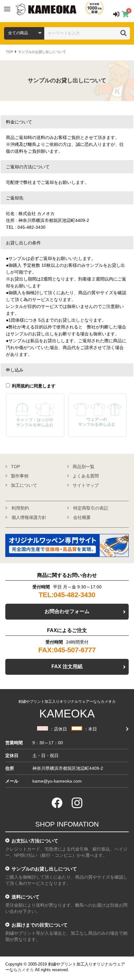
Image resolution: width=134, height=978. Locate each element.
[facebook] (57, 803)
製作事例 (19, 475)
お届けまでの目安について (40, 925)
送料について (26, 896)
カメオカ (25, 969)
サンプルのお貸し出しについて (42, 52)
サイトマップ (86, 485)
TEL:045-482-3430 (67, 595)
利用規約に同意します (33, 385)
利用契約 (20, 508)
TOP (9, 52)
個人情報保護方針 (29, 517)
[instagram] (77, 803)
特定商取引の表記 (90, 508)
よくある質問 (86, 475)
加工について (24, 485)
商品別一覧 (83, 466)
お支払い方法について (35, 840)
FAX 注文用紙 (67, 666)
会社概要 (82, 517)
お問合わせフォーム (67, 611)
